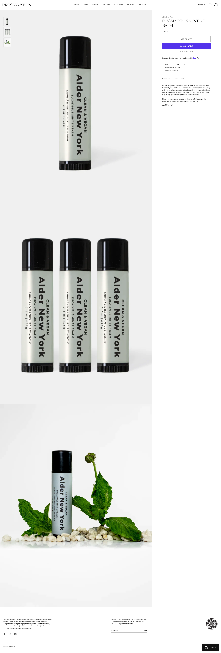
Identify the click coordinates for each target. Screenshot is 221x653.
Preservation (11, 646)
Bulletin (131, 5)
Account (202, 5)
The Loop (106, 5)
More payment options (186, 51)
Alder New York (167, 17)
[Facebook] (4, 634)
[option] (7, 22)
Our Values (118, 5)
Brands (95, 5)
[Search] (210, 4)
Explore (76, 5)
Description (166, 79)
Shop (86, 5)
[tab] (167, 79)
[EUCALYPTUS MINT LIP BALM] (7, 21)
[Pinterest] (15, 634)
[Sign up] (145, 630)
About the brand (178, 79)
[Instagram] (10, 634)
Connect (142, 5)
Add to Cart (186, 39)
